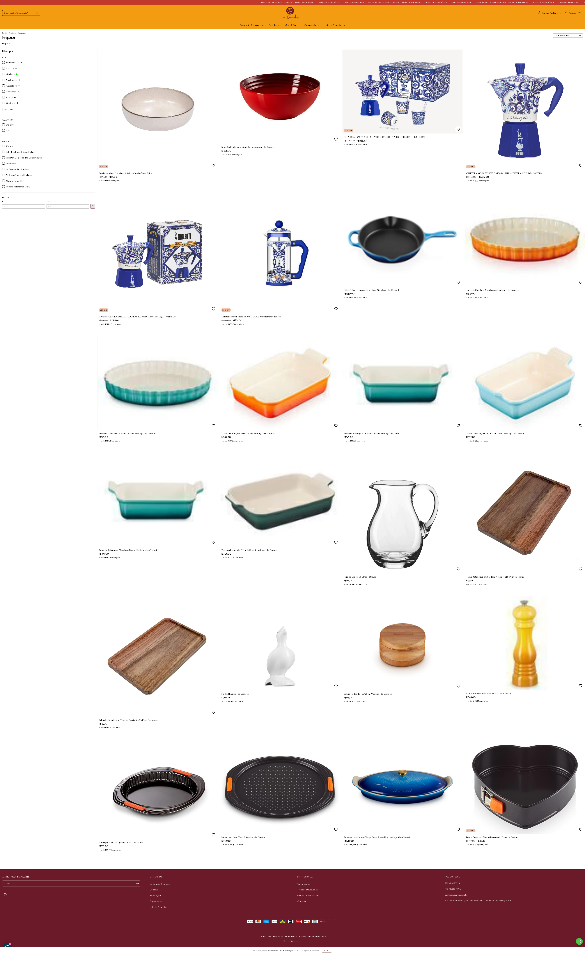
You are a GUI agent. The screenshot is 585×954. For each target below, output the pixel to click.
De (3, 202)
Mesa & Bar (291, 25)
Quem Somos (303, 884)
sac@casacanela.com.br (456, 894)
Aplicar (92, 206)
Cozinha (273, 25)
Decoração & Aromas (250, 25)
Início (4, 33)
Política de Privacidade (308, 895)
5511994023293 (452, 883)
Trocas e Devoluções (307, 889)
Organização (310, 25)
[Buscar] (37, 13)
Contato (301, 901)
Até (48, 202)
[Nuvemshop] (292, 941)
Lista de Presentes (334, 25)
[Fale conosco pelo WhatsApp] (579, 941)
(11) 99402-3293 (453, 889)
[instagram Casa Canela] (5, 894)
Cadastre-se (556, 13)
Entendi (327, 950)
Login (545, 13)
